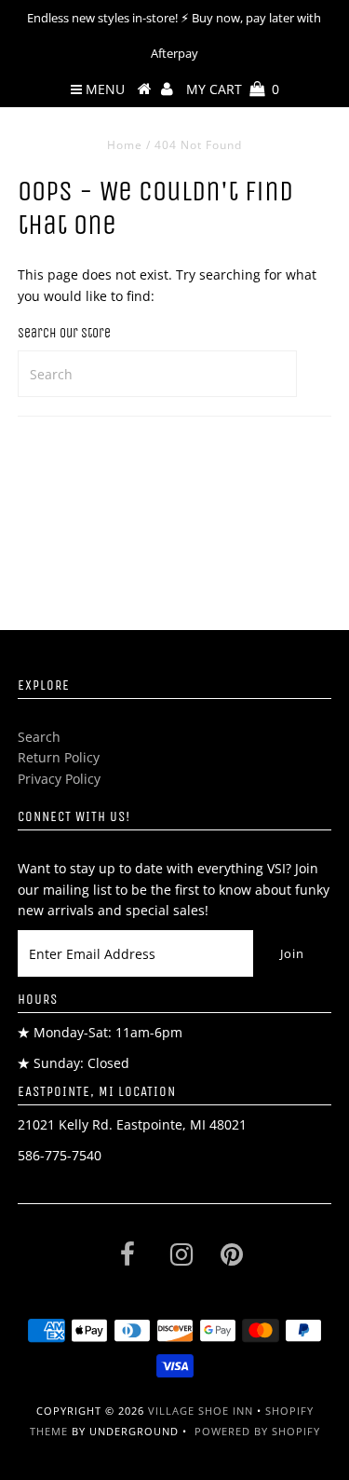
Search (39, 737)
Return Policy (59, 757)
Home (124, 145)
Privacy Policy (59, 779)
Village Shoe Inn (200, 1411)
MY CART (232, 89)
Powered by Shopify (257, 1431)
